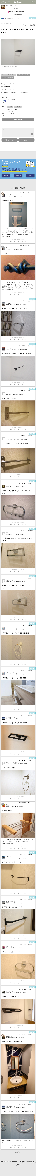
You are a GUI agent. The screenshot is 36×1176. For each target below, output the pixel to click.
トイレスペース (18, 8)
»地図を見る (11, 111)
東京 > (30, 175)
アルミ (3, 75)
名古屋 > (18, 175)
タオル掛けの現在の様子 (7, 77)
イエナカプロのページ (23, 92)
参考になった (10, 140)
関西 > (6, 175)
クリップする (27, 140)
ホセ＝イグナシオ (11, 5)
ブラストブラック (11, 75)
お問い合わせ (18, 119)
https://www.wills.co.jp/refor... (14, 115)
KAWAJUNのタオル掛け (23, 75)
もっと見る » (18, 1152)
